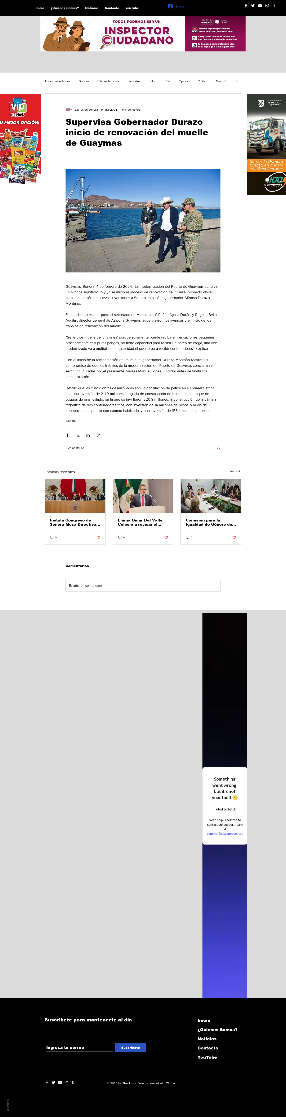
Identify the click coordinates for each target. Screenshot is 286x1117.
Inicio (203, 1020)
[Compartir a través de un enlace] (98, 435)
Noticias (206, 1038)
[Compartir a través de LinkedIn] (88, 435)
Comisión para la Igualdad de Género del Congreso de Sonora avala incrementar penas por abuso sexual (210, 522)
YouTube (207, 1057)
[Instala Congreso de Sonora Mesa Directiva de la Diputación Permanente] (75, 496)
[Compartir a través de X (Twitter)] (78, 435)
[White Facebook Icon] (47, 1082)
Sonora (84, 81)
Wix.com (171, 1083)
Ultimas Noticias (108, 81)
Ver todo (235, 471)
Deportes (134, 81)
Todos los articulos (58, 81)
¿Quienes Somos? (217, 1029)
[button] (236, 81)
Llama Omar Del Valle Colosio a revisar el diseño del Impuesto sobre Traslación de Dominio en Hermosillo (141, 522)
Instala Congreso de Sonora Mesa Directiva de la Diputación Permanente (73, 522)
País (167, 81)
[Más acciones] (217, 109)
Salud (152, 81)
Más (219, 81)
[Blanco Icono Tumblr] (274, 5)
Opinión (184, 81)
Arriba (8, 1105)
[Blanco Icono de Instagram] (267, 5)
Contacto (207, 1048)
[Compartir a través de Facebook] (68, 435)
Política (202, 81)
